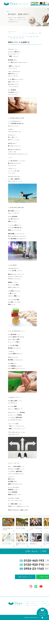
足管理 (40, 33)
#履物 (31, 36)
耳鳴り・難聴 (45, 607)
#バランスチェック (22, 36)
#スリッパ (12, 36)
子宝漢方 (28, 601)
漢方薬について (45, 601)
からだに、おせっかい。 (36, 601)
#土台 (28, 36)
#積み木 (37, 36)
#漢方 (34, 36)
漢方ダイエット (35, 603)
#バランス (16, 36)
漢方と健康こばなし (33, 33)
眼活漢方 (28, 603)
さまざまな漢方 (35, 605)
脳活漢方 (28, 605)
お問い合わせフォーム (25, 576)
